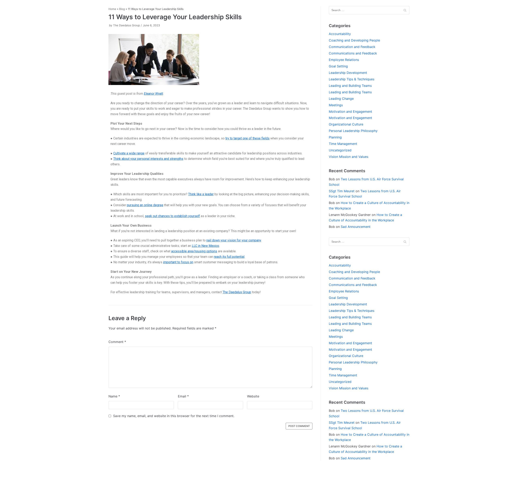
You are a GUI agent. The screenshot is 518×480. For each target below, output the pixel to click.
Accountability (340, 34)
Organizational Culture (346, 124)
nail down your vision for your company (233, 240)
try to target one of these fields (247, 138)
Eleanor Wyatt (153, 94)
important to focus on (178, 262)
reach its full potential (229, 257)
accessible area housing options (194, 251)
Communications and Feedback (353, 53)
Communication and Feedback (352, 47)
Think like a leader (201, 194)
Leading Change (341, 99)
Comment (117, 342)
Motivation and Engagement (350, 111)
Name (114, 396)
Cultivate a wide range (128, 153)
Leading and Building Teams (350, 86)
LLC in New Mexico (205, 246)
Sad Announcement (355, 227)
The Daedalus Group (126, 25)
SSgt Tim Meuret (342, 191)
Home (112, 9)
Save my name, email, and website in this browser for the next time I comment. (173, 416)
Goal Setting (338, 66)
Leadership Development (348, 73)
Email (183, 396)
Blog (122, 9)
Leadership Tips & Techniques (351, 79)
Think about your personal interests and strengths (148, 159)
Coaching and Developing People (354, 40)
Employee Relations (344, 60)
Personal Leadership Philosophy (353, 131)
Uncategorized (340, 150)
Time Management (343, 144)
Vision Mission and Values (348, 157)
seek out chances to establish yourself (172, 216)
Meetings (336, 105)
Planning (335, 137)
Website (253, 396)
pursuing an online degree (145, 205)
